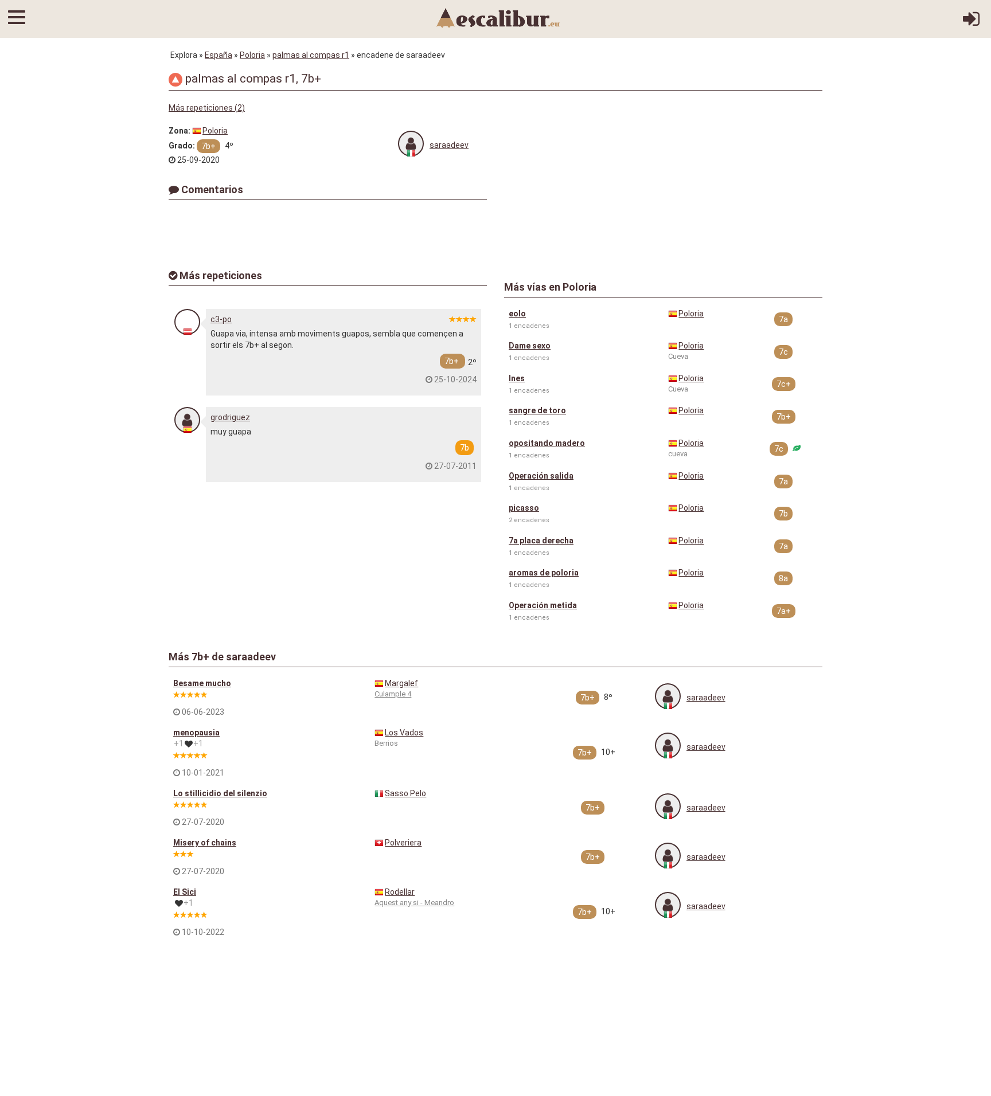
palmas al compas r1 (310, 55)
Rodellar (400, 892)
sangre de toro (537, 410)
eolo (517, 313)
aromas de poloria (544, 572)
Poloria (252, 55)
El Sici (184, 892)
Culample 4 (392, 694)
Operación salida (541, 475)
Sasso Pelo (405, 793)
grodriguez (230, 417)
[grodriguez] (187, 420)
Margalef (401, 683)
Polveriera (403, 842)
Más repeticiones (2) (207, 107)
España (218, 55)
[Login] (971, 23)
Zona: (179, 130)
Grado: (182, 145)
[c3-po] (187, 322)
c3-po (221, 319)
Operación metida (543, 605)
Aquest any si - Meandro (414, 902)
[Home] (498, 17)
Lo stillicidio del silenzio (220, 793)
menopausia (196, 732)
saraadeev (449, 145)
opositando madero (547, 443)
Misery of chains (204, 842)
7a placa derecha (541, 540)
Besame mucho (202, 683)
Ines (517, 378)
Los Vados (404, 732)
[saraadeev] (411, 143)
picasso (524, 507)
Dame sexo (530, 345)
